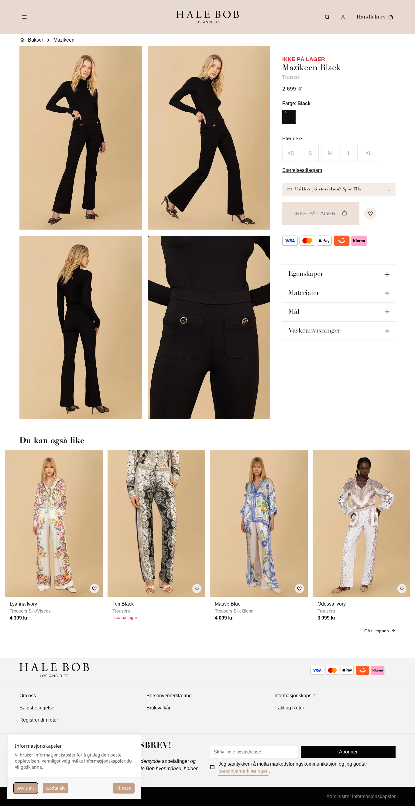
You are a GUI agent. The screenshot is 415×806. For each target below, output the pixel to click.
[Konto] (343, 17)
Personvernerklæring (169, 695)
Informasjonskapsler (295, 695)
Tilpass (124, 788)
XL (368, 153)
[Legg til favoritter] (370, 213)
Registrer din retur (38, 719)
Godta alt (55, 788)
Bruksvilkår (158, 707)
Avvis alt (25, 788)
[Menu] (24, 17)
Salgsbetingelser (37, 707)
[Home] (21, 40)
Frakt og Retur (288, 707)
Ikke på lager (315, 213)
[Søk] (327, 17)
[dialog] (74, 767)
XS (290, 153)
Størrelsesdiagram (302, 170)
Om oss (27, 695)
